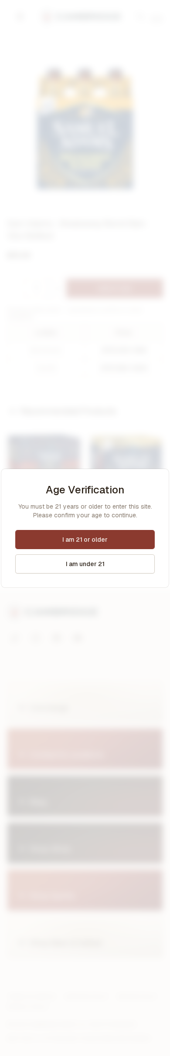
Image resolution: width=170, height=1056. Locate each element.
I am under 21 (85, 564)
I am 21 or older (85, 539)
